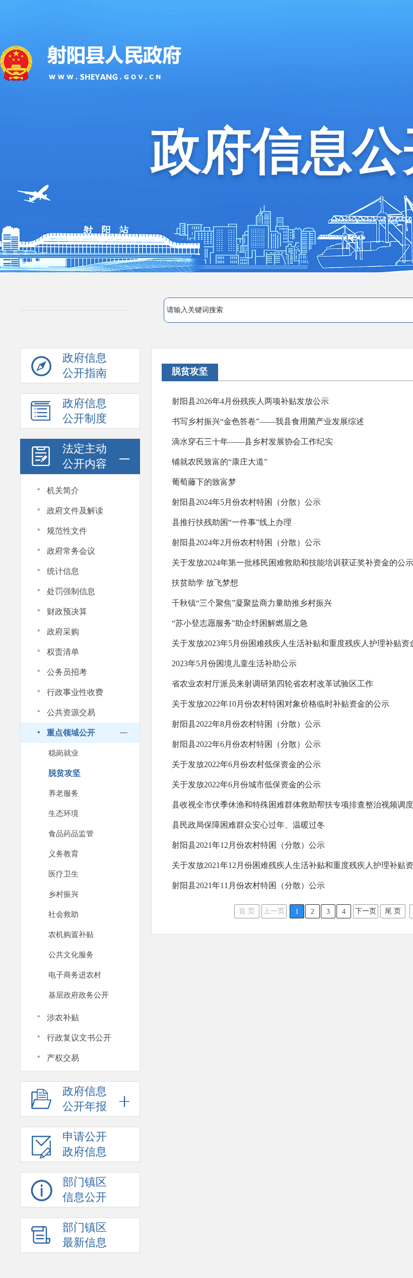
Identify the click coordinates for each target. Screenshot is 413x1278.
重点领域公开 (71, 732)
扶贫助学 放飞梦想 (205, 582)
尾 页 (393, 911)
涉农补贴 (63, 1017)
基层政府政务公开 (78, 995)
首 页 (247, 911)
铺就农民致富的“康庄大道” (219, 461)
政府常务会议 (71, 551)
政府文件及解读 (75, 510)
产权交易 (63, 1058)
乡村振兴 (63, 894)
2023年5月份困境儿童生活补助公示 (234, 663)
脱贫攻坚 (64, 773)
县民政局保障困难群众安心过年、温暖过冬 (248, 825)
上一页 (274, 911)
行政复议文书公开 (79, 1037)
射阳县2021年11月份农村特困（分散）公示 (248, 885)
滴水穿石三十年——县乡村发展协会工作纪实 (252, 441)
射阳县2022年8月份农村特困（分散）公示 (246, 724)
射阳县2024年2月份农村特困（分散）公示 (246, 542)
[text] (287, 310)
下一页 (365, 911)
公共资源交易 (71, 712)
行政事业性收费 (75, 692)
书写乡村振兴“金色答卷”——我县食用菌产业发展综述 (268, 421)
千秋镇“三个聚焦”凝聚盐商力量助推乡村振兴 (252, 603)
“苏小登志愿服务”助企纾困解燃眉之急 (240, 623)
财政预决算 (67, 611)
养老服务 (63, 793)
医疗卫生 (63, 874)
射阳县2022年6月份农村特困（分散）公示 (246, 744)
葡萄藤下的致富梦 (204, 482)
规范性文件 (67, 531)
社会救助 (63, 914)
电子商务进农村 (74, 975)
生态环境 (63, 813)
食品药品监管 (71, 834)
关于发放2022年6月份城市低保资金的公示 (246, 784)
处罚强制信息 (71, 591)
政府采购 (63, 631)
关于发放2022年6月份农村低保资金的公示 (246, 764)
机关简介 (63, 490)
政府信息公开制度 (84, 411)
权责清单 (63, 652)
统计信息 (63, 571)
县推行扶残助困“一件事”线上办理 (232, 522)
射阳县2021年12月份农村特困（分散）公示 (248, 845)
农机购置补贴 (71, 935)
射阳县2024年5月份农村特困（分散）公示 (246, 502)
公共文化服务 (71, 955)
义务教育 (63, 854)
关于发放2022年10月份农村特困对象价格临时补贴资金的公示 (280, 704)
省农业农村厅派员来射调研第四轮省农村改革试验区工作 (272, 683)
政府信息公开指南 (84, 365)
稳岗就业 (63, 753)
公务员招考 (67, 672)
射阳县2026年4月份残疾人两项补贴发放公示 (250, 401)
